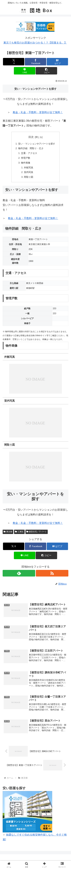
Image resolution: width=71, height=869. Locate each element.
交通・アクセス (29, 153)
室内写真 (28, 172)
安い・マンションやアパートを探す (36, 143)
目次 (31, 137)
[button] (46, 70)
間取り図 (28, 177)
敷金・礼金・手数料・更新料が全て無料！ (38, 112)
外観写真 (28, 167)
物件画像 (25, 162)
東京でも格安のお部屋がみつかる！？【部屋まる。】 (35, 42)
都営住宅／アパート (38, 532)
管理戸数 (25, 158)
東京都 (9, 532)
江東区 (21, 532)
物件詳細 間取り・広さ (31, 148)
